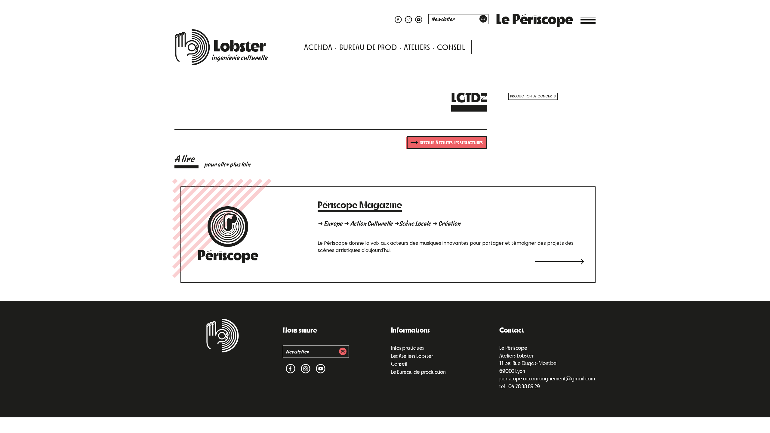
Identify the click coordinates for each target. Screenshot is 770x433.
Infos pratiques (407, 347)
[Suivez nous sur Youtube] (418, 19)
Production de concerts (533, 96)
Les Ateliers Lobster (412, 355)
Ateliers (417, 46)
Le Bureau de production (418, 371)
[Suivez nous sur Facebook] (398, 19)
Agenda (318, 46)
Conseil (451, 46)
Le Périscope (534, 18)
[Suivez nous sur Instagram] (408, 19)
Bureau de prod (368, 46)
